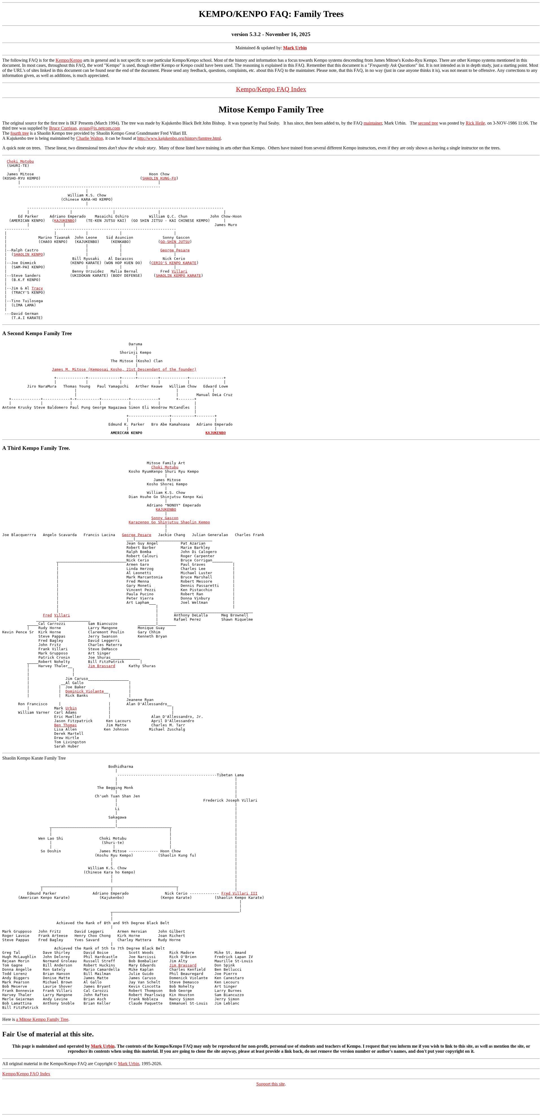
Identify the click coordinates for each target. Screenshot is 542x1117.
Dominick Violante (84, 691)
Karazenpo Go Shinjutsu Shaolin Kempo (169, 522)
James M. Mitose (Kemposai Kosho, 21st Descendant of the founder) (124, 369)
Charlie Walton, (90, 138)
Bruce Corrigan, (63, 128)
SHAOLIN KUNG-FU (159, 178)
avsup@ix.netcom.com (99, 128)
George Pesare (175, 250)
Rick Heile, (476, 123)
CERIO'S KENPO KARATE (173, 263)
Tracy (37, 288)
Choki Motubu (164, 467)
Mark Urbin (103, 1046)
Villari (179, 271)
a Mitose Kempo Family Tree (42, 1019)
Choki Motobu (20, 161)
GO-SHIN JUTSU (175, 242)
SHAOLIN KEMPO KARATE (178, 275)
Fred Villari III (239, 893)
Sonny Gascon (164, 518)
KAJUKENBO (64, 220)
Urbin (71, 708)
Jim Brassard (101, 666)
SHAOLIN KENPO (28, 254)
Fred (47, 615)
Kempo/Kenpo (69, 60)
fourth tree (19, 133)
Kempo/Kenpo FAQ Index (26, 1073)
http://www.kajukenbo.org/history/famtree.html (179, 138)
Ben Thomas (65, 725)
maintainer (373, 123)
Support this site (270, 1083)
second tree (428, 123)
